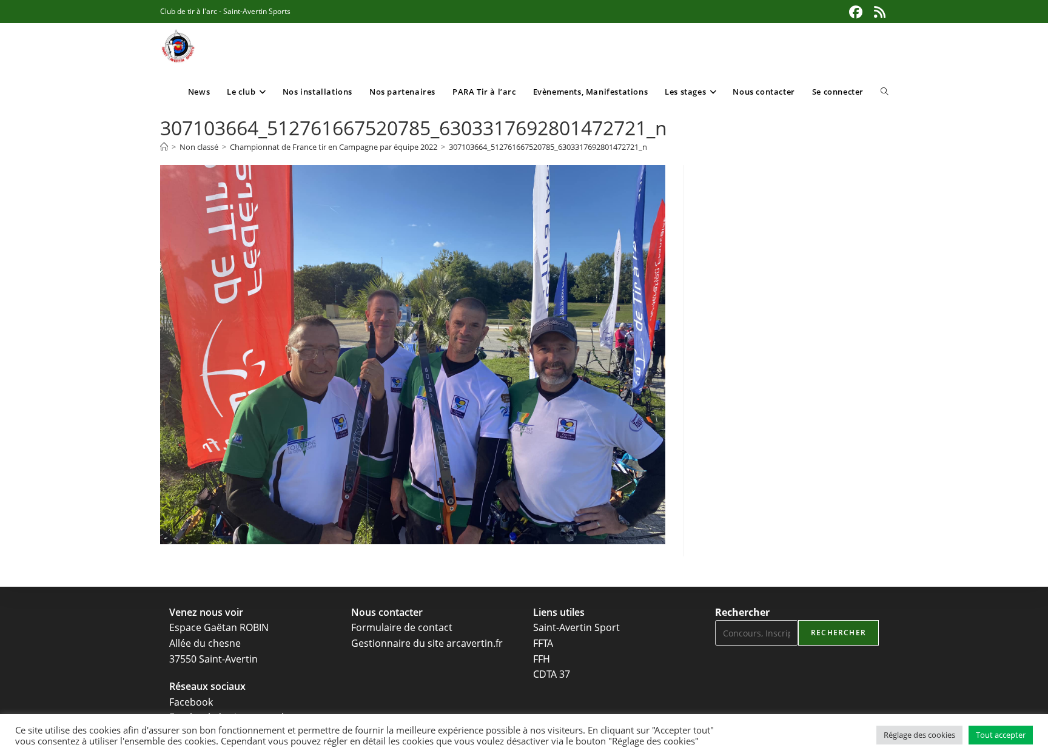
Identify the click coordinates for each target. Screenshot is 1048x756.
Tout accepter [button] (1001, 734)
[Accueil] (164, 146)
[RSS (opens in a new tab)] (878, 12)
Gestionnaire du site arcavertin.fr (427, 643)
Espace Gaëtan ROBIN (219, 627)
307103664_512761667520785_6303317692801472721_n (548, 146)
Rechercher (742, 612)
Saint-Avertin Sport (576, 627)
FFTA (543, 643)
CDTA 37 (551, 674)
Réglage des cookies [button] (919, 734)
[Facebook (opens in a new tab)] (856, 12)
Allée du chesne (205, 643)
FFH (541, 659)
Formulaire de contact (401, 627)
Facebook (191, 702)
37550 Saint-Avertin (213, 659)
